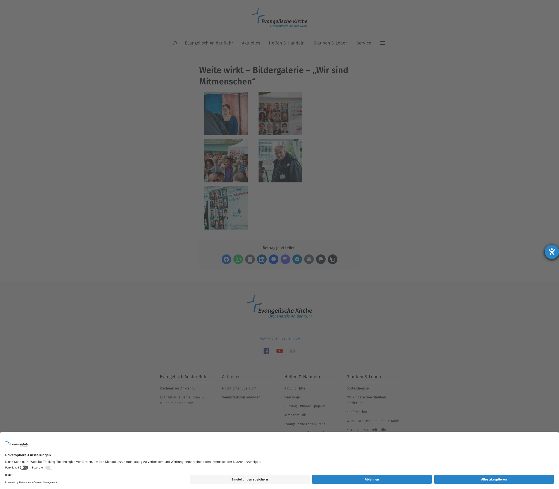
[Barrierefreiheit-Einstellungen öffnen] (552, 252)
